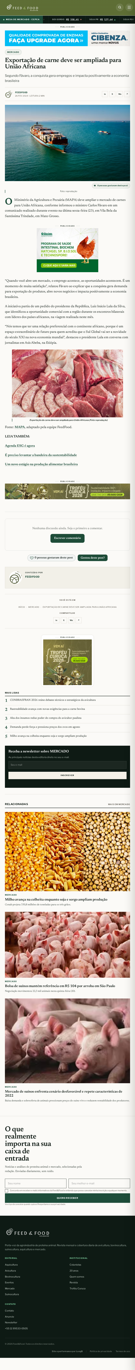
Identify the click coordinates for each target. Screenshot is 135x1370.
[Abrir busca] (119, 7)
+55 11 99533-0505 (16, 1328)
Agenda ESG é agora (20, 446)
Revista (74, 1282)
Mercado (10, 1288)
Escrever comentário (67, 538)
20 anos (74, 1270)
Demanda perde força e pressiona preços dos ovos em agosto (45, 727)
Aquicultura (11, 1264)
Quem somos (77, 1276)
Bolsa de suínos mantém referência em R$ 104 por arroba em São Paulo (60, 986)
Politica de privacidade (101, 1351)
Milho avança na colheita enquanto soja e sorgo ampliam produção (48, 736)
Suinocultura (12, 1294)
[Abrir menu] (129, 7)
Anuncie (9, 1316)
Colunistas (75, 1264)
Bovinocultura (12, 1276)
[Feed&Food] (28, 1232)
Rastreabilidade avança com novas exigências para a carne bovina (47, 709)
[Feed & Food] (28, 7)
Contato (9, 1310)
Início (21, 607)
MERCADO (13, 52)
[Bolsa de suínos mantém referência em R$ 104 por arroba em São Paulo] (67, 945)
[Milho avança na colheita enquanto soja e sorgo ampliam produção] (67, 851)
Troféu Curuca (77, 1288)
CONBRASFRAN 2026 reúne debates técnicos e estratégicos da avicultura (53, 700)
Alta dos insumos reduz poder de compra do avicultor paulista (45, 718)
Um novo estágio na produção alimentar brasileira (41, 464)
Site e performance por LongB (67, 1351)
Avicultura (10, 1270)
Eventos (9, 1282)
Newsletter (11, 1322)
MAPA (20, 427)
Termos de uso (123, 1351)
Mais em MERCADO (119, 804)
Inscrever (67, 775)
